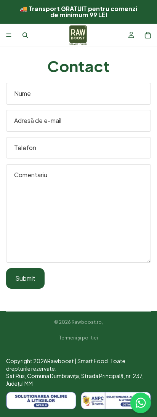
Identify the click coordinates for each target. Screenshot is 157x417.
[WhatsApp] (140, 403)
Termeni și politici (78, 338)
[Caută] (25, 35)
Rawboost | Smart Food (77, 360)
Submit (25, 278)
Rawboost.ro (87, 322)
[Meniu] (9, 35)
